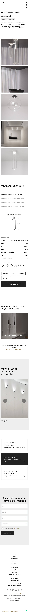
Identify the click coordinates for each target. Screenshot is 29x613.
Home (14, 554)
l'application (9, 12)
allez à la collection (13, 349)
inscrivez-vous (7, 533)
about (14, 556)
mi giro (4, 420)
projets (14, 561)
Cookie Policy (18, 593)
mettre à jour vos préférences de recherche (14, 595)
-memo (5, 278)
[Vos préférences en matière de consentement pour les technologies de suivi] (26, 610)
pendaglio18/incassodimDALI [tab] (12, 198)
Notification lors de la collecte (10, 611)
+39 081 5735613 (14, 578)
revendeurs (14, 567)
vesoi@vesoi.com (14, 580)
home (3, 12)
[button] (3, 3)
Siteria (17, 600)
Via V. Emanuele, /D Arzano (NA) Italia (14, 584)
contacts (14, 572)
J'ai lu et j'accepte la (12, 528)
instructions (5, 273)
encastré (17, 12)
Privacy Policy (17, 528)
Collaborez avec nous (14, 574)
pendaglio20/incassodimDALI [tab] (12, 202)
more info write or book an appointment (14, 283)
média (14, 570)
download (14, 563)
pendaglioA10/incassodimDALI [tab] (13, 206)
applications (14, 558)
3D (13, 273)
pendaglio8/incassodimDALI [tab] (12, 194)
